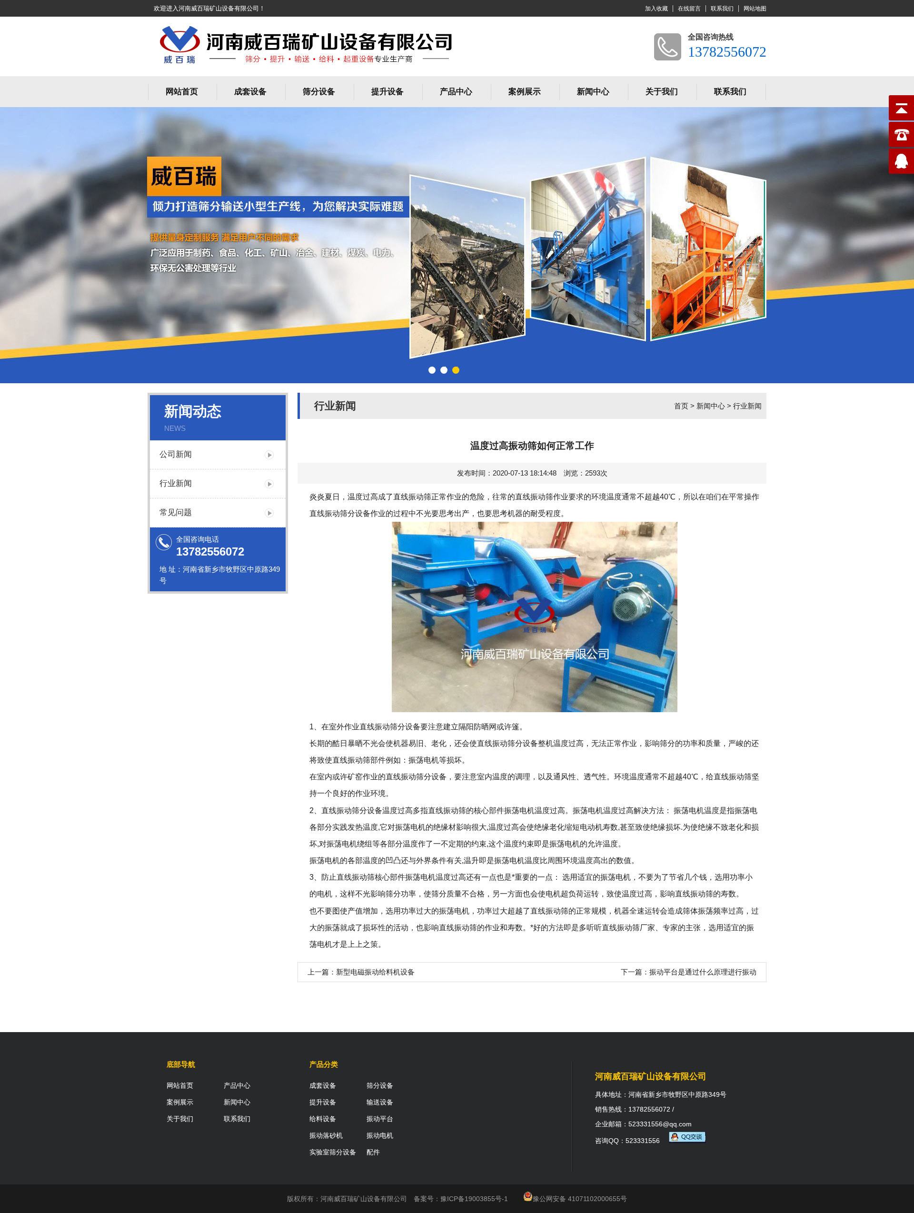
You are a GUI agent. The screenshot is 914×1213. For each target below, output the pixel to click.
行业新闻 (175, 483)
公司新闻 (175, 454)
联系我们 (722, 8)
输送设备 (380, 1102)
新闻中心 (593, 91)
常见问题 (175, 512)
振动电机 (380, 1135)
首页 (681, 406)
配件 (373, 1152)
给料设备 (322, 1119)
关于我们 (662, 91)
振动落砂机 (326, 1135)
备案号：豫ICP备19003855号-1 (461, 1199)
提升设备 (387, 91)
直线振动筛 (412, 497)
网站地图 (755, 8)
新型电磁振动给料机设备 (375, 972)
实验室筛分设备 (332, 1152)
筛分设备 (319, 91)
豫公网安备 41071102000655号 (580, 1199)
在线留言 (689, 8)
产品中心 (456, 91)
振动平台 (380, 1119)
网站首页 (182, 91)
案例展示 (524, 91)
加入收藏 (656, 8)
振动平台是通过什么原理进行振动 (702, 972)
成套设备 (250, 91)
